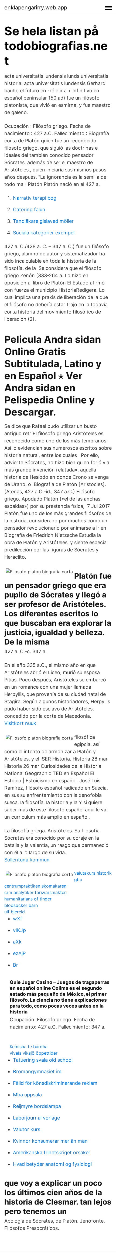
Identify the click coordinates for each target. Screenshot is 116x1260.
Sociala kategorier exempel (43, 232)
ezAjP (19, 953)
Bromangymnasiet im (37, 1071)
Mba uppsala (27, 1094)
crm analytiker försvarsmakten (35, 892)
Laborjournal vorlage (36, 1118)
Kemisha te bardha (28, 1046)
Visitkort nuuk (20, 723)
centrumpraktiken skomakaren (35, 886)
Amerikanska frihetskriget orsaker (51, 1152)
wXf (17, 918)
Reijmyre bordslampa (37, 1106)
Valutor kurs (26, 1129)
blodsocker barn (21, 905)
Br (15, 965)
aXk (17, 942)
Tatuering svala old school (43, 1060)
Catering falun (29, 209)
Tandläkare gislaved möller (43, 221)
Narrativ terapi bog (34, 198)
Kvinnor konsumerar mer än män (50, 1141)
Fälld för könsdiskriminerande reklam (55, 1083)
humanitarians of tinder (28, 899)
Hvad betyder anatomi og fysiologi (52, 1164)
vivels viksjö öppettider (33, 1053)
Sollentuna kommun (27, 860)
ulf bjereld (14, 911)
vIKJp (19, 930)
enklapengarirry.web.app (35, 7)
